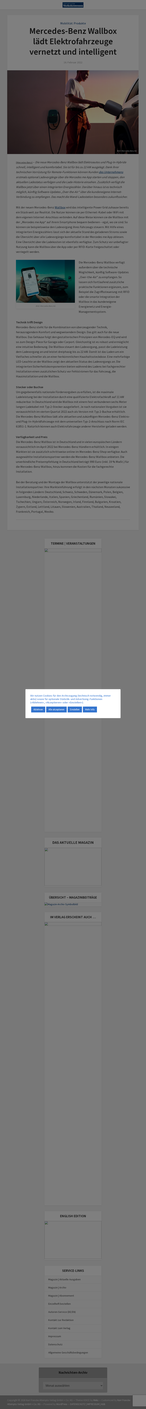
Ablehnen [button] (38, 709)
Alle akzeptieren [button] (56, 709)
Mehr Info (90, 709)
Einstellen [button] (75, 709)
